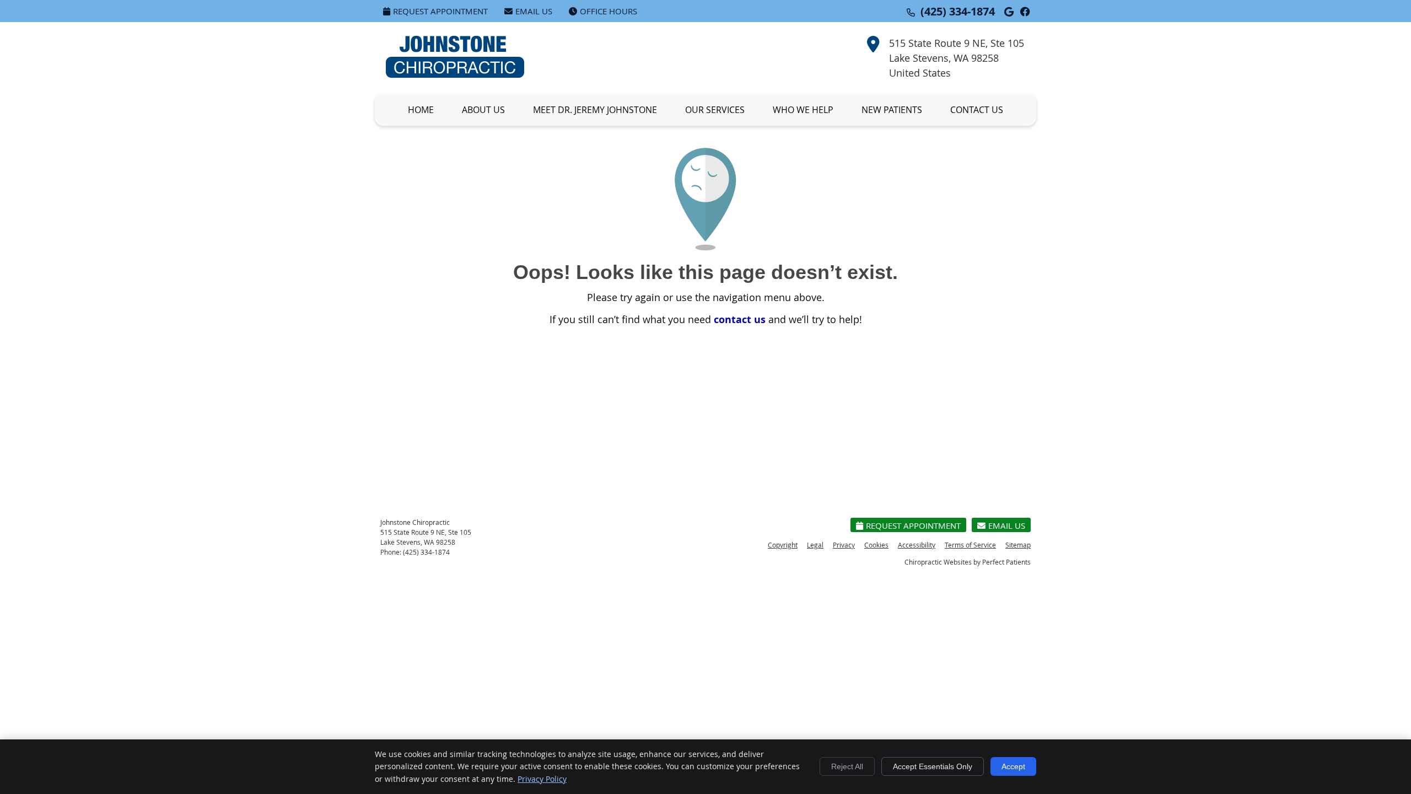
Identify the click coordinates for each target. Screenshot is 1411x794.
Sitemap (1018, 544)
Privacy (844, 544)
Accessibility (916, 544)
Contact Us (976, 110)
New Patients (891, 110)
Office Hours (608, 11)
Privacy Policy (542, 779)
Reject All (847, 766)
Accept (1013, 766)
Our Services (715, 110)
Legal (815, 544)
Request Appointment (440, 11)
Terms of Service (970, 544)
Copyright (783, 544)
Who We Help (803, 110)
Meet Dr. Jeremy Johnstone (595, 110)
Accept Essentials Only (932, 766)
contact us (740, 319)
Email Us (533, 11)
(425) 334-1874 (957, 11)
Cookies (876, 544)
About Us (483, 110)
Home (421, 110)
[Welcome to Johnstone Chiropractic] (455, 74)
